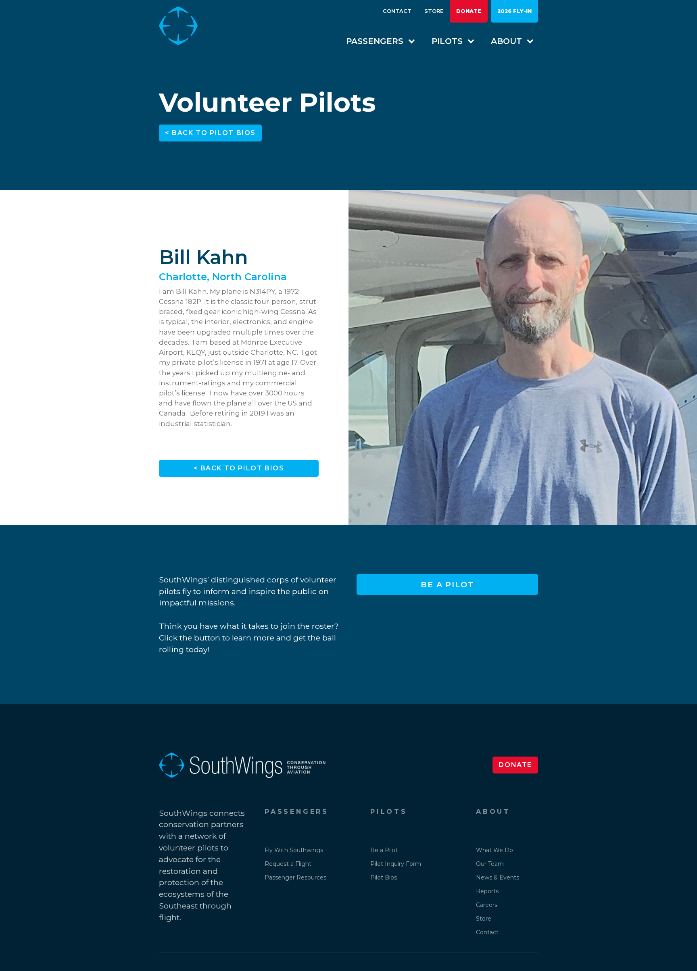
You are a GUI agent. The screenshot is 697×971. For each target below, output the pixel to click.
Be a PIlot (447, 584)
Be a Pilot (384, 850)
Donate (468, 11)
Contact (397, 11)
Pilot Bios (383, 877)
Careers (486, 905)
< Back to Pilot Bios (210, 133)
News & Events (497, 877)
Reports (487, 891)
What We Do (494, 850)
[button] (376, 41)
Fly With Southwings (294, 850)
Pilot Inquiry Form (395, 863)
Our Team (490, 863)
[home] (185, 26)
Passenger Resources (295, 877)
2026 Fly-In (514, 11)
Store (433, 11)
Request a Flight (288, 863)
